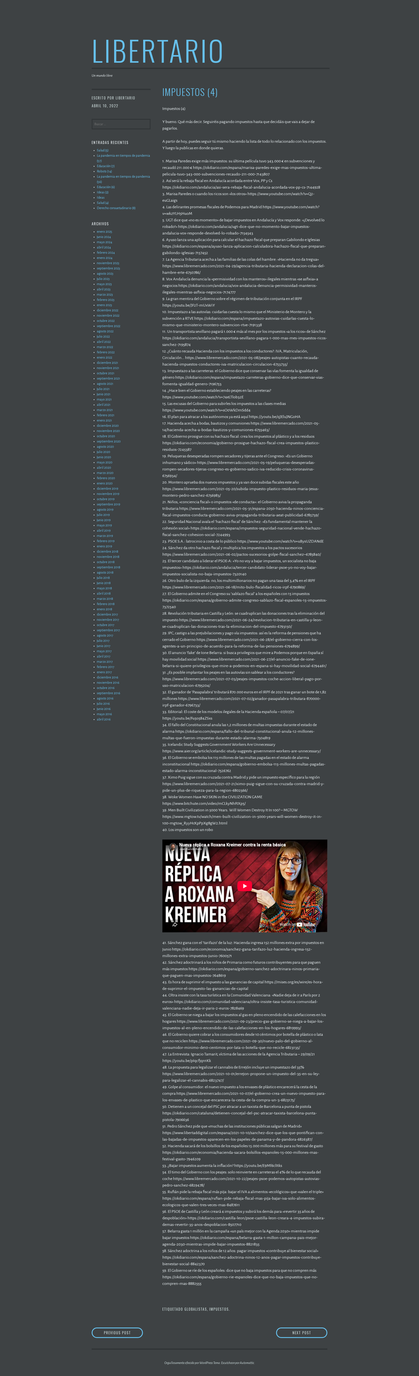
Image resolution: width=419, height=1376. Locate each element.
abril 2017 (103, 656)
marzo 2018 (105, 598)
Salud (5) (103, 150)
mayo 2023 (104, 284)
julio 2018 (103, 578)
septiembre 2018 (108, 567)
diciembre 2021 (107, 362)
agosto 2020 (105, 446)
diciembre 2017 (107, 614)
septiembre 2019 (108, 504)
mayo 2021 (104, 399)
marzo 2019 (105, 536)
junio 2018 (104, 583)
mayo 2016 (104, 714)
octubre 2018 (106, 562)
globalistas (195, 1309)
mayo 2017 (104, 651)
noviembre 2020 (108, 431)
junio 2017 (103, 646)
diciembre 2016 (107, 677)
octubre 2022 (106, 321)
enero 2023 (104, 305)
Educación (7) (106, 166)
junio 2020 (104, 457)
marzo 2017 (105, 661)
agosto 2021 (105, 383)
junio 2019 (104, 520)
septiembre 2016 (108, 693)
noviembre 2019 (108, 494)
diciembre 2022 (107, 310)
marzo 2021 (105, 410)
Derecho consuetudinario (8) (116, 208)
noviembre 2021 (108, 368)
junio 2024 (104, 237)
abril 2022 (104, 342)
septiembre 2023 (108, 268)
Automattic (247, 1363)
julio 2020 (103, 452)
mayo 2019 (104, 525)
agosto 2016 (105, 698)
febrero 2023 (105, 300)
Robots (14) (104, 171)
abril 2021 (103, 404)
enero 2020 (105, 483)
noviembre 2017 (108, 619)
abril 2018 (104, 593)
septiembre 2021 (108, 378)
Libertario (158, 50)
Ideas (101, 197)
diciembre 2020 (108, 425)
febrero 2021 (105, 415)
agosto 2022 (105, 331)
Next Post (309, 1332)
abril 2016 (104, 719)
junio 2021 (103, 394)
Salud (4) (103, 203)
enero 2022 (104, 357)
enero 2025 (104, 231)
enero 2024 (104, 258)
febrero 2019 (106, 541)
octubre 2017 (105, 625)
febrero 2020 (106, 478)
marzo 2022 (105, 347)
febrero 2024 (106, 252)
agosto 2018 (105, 572)
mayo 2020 (104, 462)
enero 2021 (104, 420)
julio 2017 (103, 640)
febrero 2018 (106, 604)
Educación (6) (106, 187)
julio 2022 (103, 336)
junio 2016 (104, 709)
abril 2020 (104, 467)
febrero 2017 (105, 667)
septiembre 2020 (109, 441)
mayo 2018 (104, 588)
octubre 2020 (106, 436)
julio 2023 (103, 279)
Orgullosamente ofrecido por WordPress (188, 1363)
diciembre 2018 (107, 551)
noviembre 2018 (108, 557)
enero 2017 (104, 672)
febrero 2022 (106, 352)
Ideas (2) (103, 192)
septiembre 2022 (108, 326)
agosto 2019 (105, 509)
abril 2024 (104, 247)
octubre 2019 (106, 499)
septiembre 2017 (108, 630)
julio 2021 (103, 389)
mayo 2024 (104, 242)
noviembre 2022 (108, 315)
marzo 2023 (105, 294)
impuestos (219, 1309)
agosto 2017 (105, 635)
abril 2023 (103, 289)
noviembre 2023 (108, 263)
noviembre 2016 (108, 682)
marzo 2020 (105, 473)
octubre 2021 (105, 373)
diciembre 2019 (107, 488)
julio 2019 (103, 515)
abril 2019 (104, 530)
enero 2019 (104, 546)
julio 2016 (103, 703)
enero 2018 (104, 609)
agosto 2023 (105, 273)
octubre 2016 (106, 688)
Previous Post (123, 1332)
